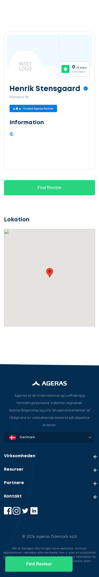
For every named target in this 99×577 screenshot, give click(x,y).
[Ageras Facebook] (8, 513)
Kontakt (13, 496)
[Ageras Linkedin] (34, 513)
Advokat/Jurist (23, 342)
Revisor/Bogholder (27, 317)
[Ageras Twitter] (25, 513)
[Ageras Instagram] (17, 513)
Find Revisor (49, 187)
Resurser (13, 469)
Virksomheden (19, 456)
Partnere (14, 483)
